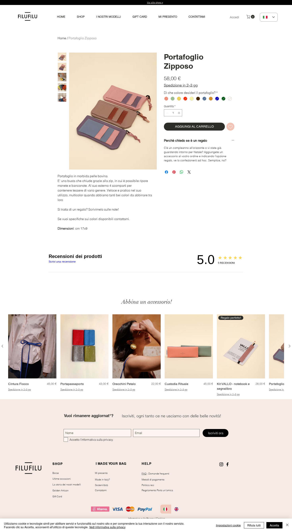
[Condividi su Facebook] (166, 172)
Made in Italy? (102, 479)
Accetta (274, 525)
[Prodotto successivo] (289, 346)
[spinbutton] (173, 113)
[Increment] (179, 113)
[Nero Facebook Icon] (227, 464)
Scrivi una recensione (62, 261)
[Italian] (165, 509)
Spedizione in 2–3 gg (181, 85)
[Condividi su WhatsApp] (181, 172)
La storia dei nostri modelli (66, 484)
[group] (146, 355)
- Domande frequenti (155, 473)
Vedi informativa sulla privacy (107, 527)
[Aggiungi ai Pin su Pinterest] (174, 172)
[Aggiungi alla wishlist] (230, 127)
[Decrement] (166, 113)
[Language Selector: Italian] (269, 17)
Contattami (101, 490)
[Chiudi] (287, 525)
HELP (147, 464)
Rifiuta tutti (254, 525)
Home (62, 38)
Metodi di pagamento (153, 479)
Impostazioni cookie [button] (228, 525)
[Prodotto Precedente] (2, 346)
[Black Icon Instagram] (221, 464)
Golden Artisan (60, 490)
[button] (251, 16)
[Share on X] (189, 172)
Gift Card (57, 496)
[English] (176, 509)
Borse (55, 472)
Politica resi (148, 485)
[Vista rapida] (32, 346)
